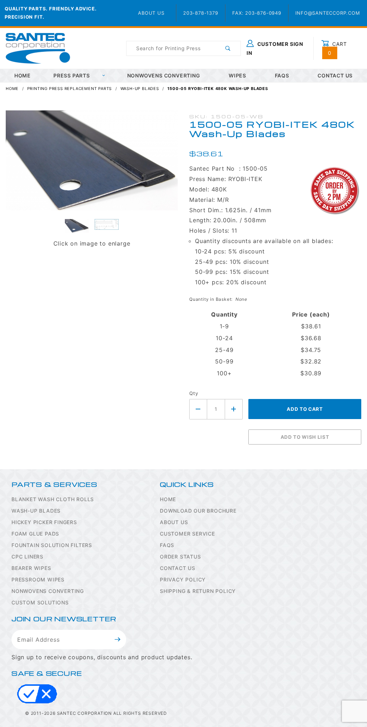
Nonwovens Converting (163, 75)
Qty (193, 393)
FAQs (282, 75)
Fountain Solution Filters (51, 545)
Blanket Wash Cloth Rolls (52, 499)
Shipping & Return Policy (198, 591)
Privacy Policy (183, 579)
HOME (22, 75)
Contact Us (177, 568)
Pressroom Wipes (38, 579)
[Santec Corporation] (38, 48)
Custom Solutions (40, 602)
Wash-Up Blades (36, 511)
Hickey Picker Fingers (44, 522)
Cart (337, 48)
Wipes (237, 75)
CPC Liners (27, 556)
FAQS (167, 545)
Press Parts (71, 75)
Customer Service (187, 534)
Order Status (180, 556)
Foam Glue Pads (35, 534)
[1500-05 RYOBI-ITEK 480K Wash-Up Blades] (92, 164)
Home (168, 499)
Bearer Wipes (31, 568)
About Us (151, 13)
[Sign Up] (117, 639)
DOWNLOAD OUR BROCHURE (198, 511)
